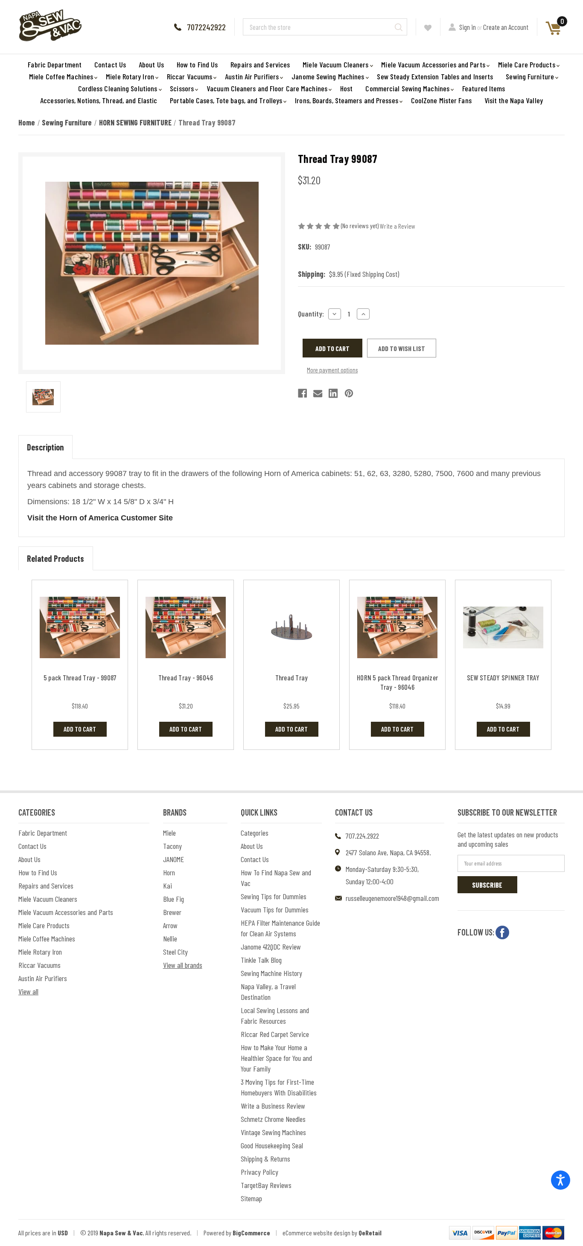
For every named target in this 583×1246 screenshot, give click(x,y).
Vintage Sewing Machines (273, 1132)
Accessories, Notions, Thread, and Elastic (98, 100)
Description (45, 447)
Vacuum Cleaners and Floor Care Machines (267, 88)
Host (346, 88)
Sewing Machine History (271, 973)
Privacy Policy (259, 1171)
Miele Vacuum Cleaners (335, 64)
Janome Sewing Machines (328, 76)
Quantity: (311, 313)
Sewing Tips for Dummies (273, 896)
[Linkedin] (333, 393)
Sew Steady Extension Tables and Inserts (435, 76)
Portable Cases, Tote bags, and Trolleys (226, 100)
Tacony (172, 846)
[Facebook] (302, 393)
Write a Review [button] (397, 226)
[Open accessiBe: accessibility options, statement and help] (560, 1180)
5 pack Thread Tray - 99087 (80, 677)
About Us (151, 64)
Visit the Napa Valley (513, 100)
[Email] (317, 393)
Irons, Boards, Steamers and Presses (346, 100)
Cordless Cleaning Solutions (117, 88)
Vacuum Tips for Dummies (275, 909)
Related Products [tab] (55, 558)
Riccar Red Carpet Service (275, 1034)
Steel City (175, 951)
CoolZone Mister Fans (441, 100)
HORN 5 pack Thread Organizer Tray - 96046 (397, 682)
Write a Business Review (273, 1105)
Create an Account (505, 27)
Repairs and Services (260, 64)
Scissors (182, 88)
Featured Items (483, 88)
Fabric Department (55, 64)
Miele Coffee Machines (61, 76)
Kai (167, 885)
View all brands (182, 965)
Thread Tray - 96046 (185, 677)
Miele (169, 832)
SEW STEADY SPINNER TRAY (503, 677)
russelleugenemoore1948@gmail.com (392, 898)
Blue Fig (173, 898)
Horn (169, 872)
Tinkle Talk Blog (261, 959)
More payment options (332, 370)
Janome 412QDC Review (271, 946)
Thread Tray (291, 677)
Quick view (80, 627)
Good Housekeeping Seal (272, 1145)
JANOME (173, 859)
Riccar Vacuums (189, 76)
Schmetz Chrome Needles (273, 1119)
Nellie (170, 938)
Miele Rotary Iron (130, 76)
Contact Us (110, 64)
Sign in (467, 27)
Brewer (172, 912)
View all (28, 991)
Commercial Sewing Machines (407, 88)
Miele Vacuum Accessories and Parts (433, 64)
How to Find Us (197, 64)
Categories (254, 832)
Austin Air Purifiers (252, 76)
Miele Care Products (526, 64)
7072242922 (206, 27)
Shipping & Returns (265, 1158)
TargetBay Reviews (266, 1185)
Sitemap (251, 1198)
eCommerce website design (316, 1233)
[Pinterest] (348, 393)
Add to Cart (80, 729)
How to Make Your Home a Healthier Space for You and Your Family (276, 1058)
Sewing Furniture (530, 76)
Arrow (170, 925)
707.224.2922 (362, 835)
